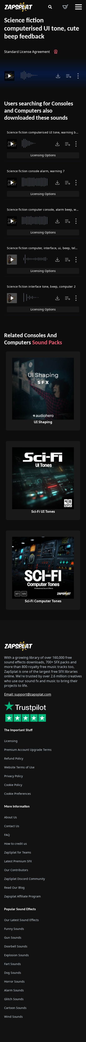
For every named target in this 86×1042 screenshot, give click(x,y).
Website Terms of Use (19, 767)
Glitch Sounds (14, 999)
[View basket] (65, 7)
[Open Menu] (78, 7)
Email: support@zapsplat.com (27, 694)
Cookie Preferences (17, 794)
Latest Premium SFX (18, 861)
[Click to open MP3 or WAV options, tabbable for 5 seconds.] (58, 76)
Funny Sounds (14, 929)
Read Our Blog (14, 887)
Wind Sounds (13, 1017)
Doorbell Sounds (15, 946)
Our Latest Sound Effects (21, 920)
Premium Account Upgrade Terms (28, 750)
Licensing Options (43, 155)
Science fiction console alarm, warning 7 (36, 171)
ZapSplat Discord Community (24, 879)
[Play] (9, 76)
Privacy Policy (13, 776)
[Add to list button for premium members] (68, 76)
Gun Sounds (12, 937)
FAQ (7, 835)
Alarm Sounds (14, 990)
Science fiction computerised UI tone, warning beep (44, 132)
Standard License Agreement (27, 51)
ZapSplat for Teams (17, 852)
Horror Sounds (14, 981)
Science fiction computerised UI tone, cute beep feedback (41, 28)
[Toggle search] (50, 6)
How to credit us (15, 844)
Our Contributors (16, 870)
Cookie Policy (13, 785)
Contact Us (11, 826)
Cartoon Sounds (15, 1008)
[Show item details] (78, 76)
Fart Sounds (12, 964)
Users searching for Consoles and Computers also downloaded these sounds (38, 111)
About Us (10, 817)
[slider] (34, 75)
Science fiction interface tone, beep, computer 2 (41, 286)
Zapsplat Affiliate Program (22, 896)
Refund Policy (13, 758)
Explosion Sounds (16, 955)
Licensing (11, 741)
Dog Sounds (12, 973)
